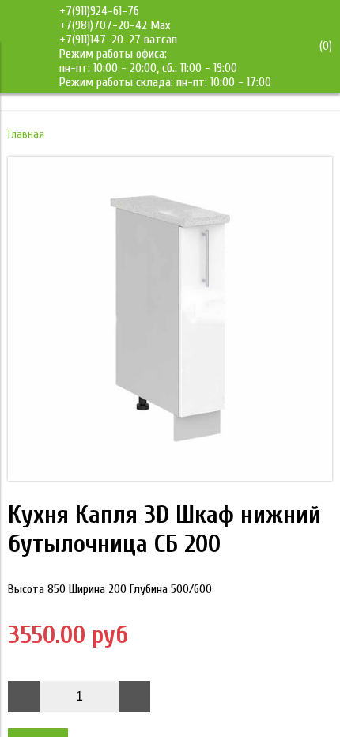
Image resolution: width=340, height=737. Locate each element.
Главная (26, 134)
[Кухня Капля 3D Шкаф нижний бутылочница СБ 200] (170, 477)
